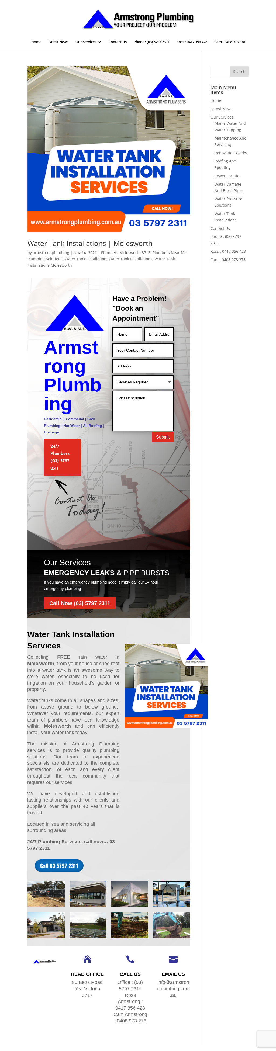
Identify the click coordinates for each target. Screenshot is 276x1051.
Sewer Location (228, 175)
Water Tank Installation (85, 258)
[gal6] (129, 938)
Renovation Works (231, 152)
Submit (163, 437)
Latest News (58, 42)
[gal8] (45, 938)
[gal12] (45, 907)
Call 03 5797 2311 (59, 866)
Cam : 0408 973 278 (229, 42)
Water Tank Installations (130, 258)
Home (36, 42)
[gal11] (88, 907)
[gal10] (129, 907)
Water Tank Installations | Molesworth (90, 243)
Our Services (85, 42)
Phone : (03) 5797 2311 (152, 42)
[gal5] (171, 938)
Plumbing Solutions (45, 258)
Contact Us (118, 42)
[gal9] (171, 907)
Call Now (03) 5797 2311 (79, 603)
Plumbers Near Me (170, 252)
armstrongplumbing (51, 252)
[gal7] (88, 938)
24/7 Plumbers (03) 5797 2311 (60, 457)
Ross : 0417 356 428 (192, 42)
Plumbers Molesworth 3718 (125, 252)
